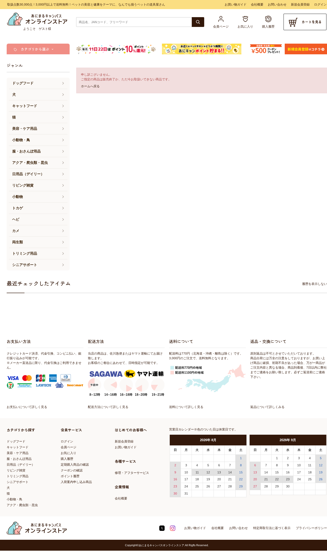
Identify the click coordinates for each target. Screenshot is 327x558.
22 (241, 479)
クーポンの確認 (72, 470)
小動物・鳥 (14, 499)
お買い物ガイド (235, 4)
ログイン (320, 4)
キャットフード (17, 447)
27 (219, 486)
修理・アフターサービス (132, 473)
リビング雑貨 (16, 470)
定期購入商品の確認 (75, 464)
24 (186, 486)
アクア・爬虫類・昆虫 (22, 505)
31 (186, 493)
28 (230, 486)
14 (230, 472)
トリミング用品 (17, 476)
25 (197, 486)
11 (197, 472)
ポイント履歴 (70, 476)
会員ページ (68, 447)
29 (241, 486)
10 (186, 472)
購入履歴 (67, 459)
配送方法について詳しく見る (108, 407)
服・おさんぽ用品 (19, 459)
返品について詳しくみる (267, 407)
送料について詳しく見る (186, 407)
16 (175, 479)
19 (208, 479)
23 (175, 486)
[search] (198, 22)
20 (219, 479)
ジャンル (15, 65)
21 (230, 479)
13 (219, 472)
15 (241, 472)
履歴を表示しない (314, 284)
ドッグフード (16, 441)
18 (197, 479)
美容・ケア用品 (17, 453)
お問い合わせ (277, 4)
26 (208, 486)
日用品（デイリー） (21, 464)
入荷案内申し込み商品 (76, 482)
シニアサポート (17, 482)
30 (175, 493)
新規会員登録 (300, 4)
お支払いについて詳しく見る (27, 407)
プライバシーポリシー (311, 528)
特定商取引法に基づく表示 (272, 528)
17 (186, 479)
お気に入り (68, 453)
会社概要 (257, 4)
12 (208, 472)
